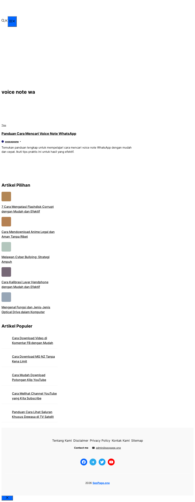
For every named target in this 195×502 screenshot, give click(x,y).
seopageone (12, 141)
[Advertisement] (97, 59)
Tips (4, 125)
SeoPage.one (101, 482)
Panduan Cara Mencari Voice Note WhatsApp (39, 134)
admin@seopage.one (108, 447)
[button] (5, 21)
